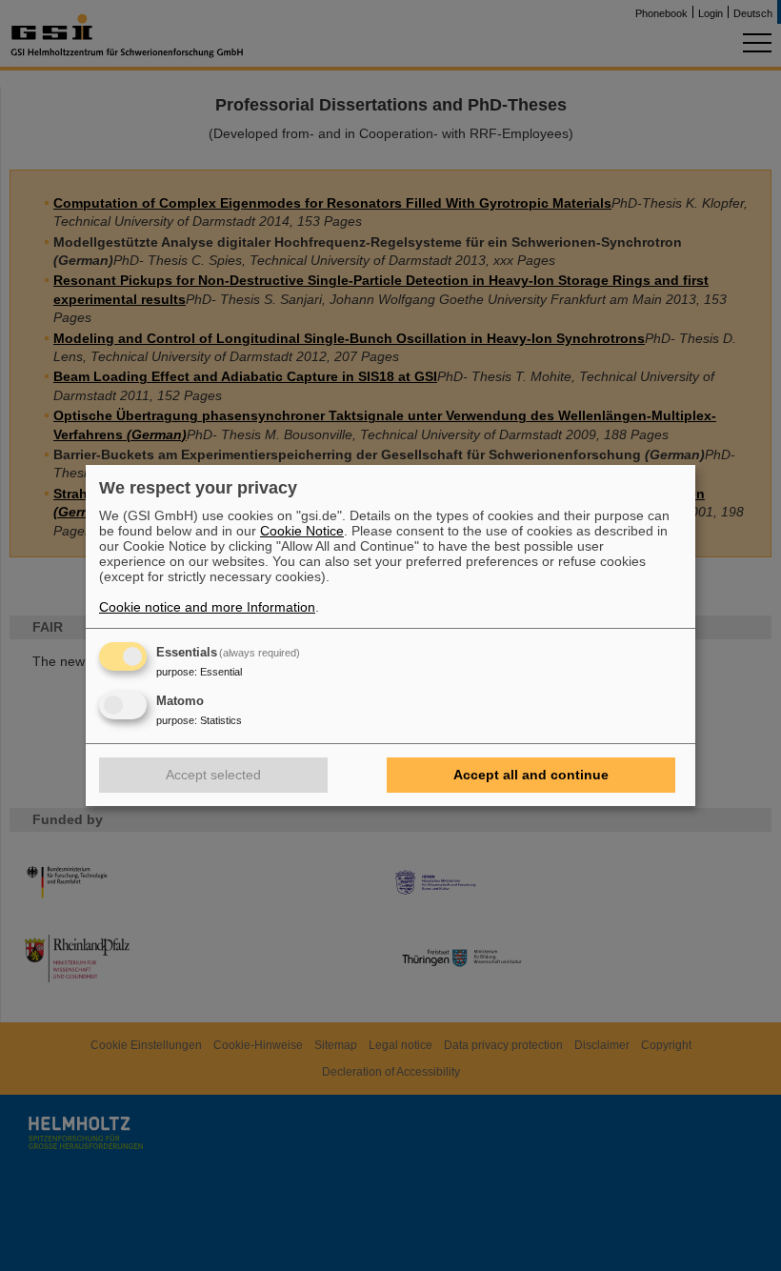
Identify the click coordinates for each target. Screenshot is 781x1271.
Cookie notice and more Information (207, 607)
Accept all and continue (531, 774)
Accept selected (213, 774)
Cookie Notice (302, 530)
